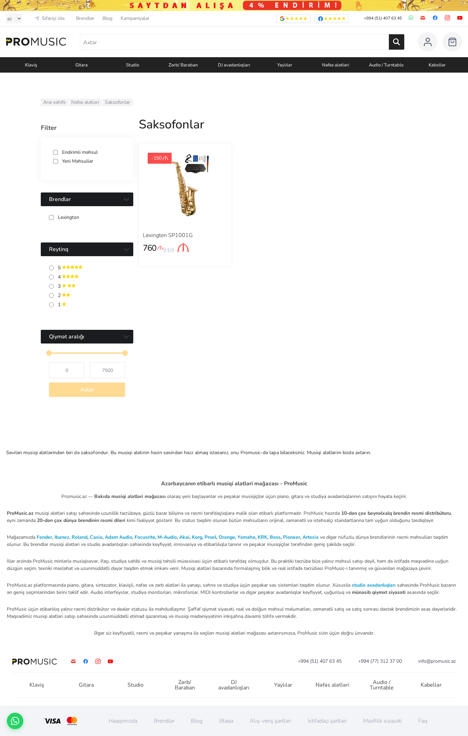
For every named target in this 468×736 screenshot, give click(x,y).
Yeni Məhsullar (77, 161)
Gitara (86, 685)
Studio (135, 685)
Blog (107, 18)
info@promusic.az (437, 661)
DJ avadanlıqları (233, 684)
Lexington (68, 217)
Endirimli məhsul (80, 152)
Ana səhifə (54, 102)
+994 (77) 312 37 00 (380, 661)
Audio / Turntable (382, 684)
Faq (422, 721)
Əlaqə (226, 721)
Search (396, 42)
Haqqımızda (123, 721)
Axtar (87, 390)
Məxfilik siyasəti (382, 721)
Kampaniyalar (135, 18)
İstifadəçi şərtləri (327, 721)
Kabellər (431, 685)
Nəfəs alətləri (85, 102)
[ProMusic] (36, 42)
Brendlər (85, 18)
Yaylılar (283, 685)
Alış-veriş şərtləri (270, 721)
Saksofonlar (117, 102)
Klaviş (36, 685)
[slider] (49, 353)
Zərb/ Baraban (185, 684)
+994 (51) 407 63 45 (383, 18)
